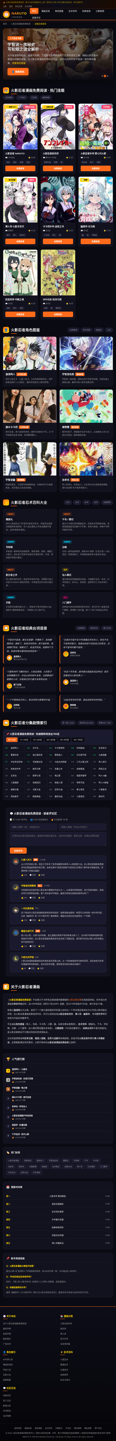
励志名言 (94, 628)
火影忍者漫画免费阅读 (21, 23)
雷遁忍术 (64, 1364)
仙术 (96, 502)
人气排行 (22, 97)
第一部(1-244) (68, 723)
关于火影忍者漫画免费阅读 (15, 1323)
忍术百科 (73, 11)
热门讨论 (7, 1400)
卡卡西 (95, 1160)
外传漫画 (36, 1172)
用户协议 (98, 1428)
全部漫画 (9, 97)
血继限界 (107, 502)
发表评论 (18, 850)
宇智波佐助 (53, 1160)
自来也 (11, 1166)
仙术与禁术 (65, 1379)
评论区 (68, 1428)
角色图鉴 (59, 11)
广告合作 (7, 1343)
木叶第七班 (8, 1359)
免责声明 (7, 1333)
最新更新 (46, 97)
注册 (5, 6)
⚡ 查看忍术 (18, 71)
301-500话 (64, 739)
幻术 (77, 502)
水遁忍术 (64, 1369)
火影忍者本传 (66, 1323)
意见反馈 (18, 6)
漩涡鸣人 (40, 1160)
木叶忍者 (86, 330)
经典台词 (68, 1166)
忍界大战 (24, 1172)
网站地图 (77, 1428)
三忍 (109, 330)
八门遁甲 (103, 1166)
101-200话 (37, 739)
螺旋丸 (66, 1160)
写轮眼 (76, 1160)
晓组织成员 (8, 1364)
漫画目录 (45, 11)
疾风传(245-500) (86, 723)
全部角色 (73, 330)
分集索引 (59, 1428)
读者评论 (36, 17)
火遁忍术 (64, 1359)
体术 (86, 502)
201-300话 (51, 739)
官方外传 (64, 1338)
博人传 (79, 1166)
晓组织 (98, 330)
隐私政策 (88, 1428)
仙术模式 (56, 1166)
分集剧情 (100, 11)
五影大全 (7, 1374)
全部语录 (81, 628)
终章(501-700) (105, 723)
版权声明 (7, 1328)
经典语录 (86, 11)
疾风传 (21, 1166)
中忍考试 (11, 1172)
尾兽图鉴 (7, 1379)
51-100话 (24, 739)
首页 (34, 10)
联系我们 (7, 1338)
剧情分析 (7, 1405)
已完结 (34, 97)
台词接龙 (7, 1410)
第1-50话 (12, 739)
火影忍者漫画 (13, 1160)
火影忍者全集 (75, 999)
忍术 (68, 502)
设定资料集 (65, 1343)
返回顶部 (17, 1428)
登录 (11, 6)
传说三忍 (7, 1369)
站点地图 (28, 6)
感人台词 (107, 628)
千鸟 (86, 1160)
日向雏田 (91, 1166)
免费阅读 (27, 1160)
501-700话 (78, 739)
